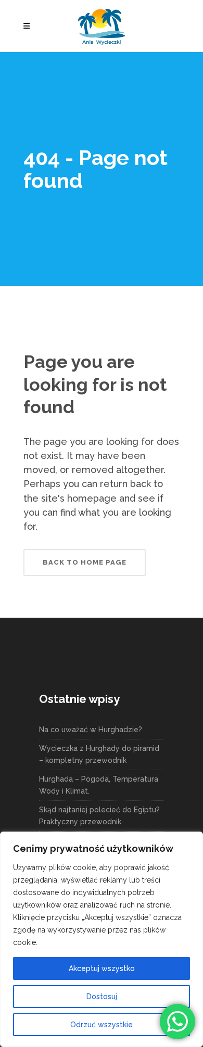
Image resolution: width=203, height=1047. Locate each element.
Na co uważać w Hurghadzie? (90, 729)
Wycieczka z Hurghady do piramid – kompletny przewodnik (99, 754)
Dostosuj (101, 996)
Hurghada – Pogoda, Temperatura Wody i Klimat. (98, 785)
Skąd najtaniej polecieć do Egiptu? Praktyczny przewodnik (99, 816)
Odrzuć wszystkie (101, 1024)
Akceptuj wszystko (102, 968)
